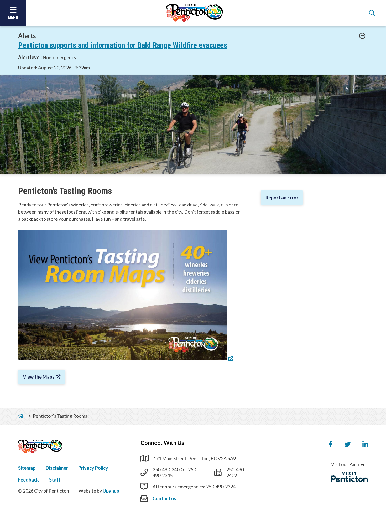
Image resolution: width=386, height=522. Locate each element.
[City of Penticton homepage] (194, 13)
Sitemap (26, 468)
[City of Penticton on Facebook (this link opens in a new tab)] (330, 444)
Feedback (28, 480)
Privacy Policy (93, 468)
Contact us (164, 498)
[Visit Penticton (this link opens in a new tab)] (349, 477)
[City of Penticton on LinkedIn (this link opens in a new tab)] (365, 444)
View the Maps (39, 377)
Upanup (111, 491)
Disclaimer (57, 468)
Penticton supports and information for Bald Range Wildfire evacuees (122, 45)
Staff (55, 480)
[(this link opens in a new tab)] (125, 358)
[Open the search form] (372, 13)
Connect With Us (162, 442)
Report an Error (281, 197)
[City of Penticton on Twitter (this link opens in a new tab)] (347, 444)
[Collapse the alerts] (362, 36)
